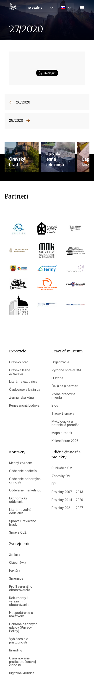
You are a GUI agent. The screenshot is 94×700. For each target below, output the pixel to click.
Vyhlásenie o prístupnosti (18, 640)
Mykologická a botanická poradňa (65, 423)
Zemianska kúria (21, 397)
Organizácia (60, 362)
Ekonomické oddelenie (18, 500)
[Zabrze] (18, 270)
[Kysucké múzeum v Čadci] (47, 230)
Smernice (16, 578)
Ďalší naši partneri (65, 386)
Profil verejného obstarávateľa (20, 588)
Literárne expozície (23, 381)
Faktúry (14, 570)
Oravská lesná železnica (19, 372)
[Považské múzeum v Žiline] (75, 230)
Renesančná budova (24, 405)
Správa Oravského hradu (22, 522)
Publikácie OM (62, 468)
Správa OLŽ (17, 532)
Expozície (35, 7)
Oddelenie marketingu (25, 490)
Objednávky (17, 562)
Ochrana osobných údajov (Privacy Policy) (23, 628)
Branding (15, 650)
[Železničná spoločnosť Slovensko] (47, 286)
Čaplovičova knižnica (24, 389)
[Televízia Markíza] (18, 230)
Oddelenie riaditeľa (23, 471)
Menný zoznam (20, 463)
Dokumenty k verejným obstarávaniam (20, 601)
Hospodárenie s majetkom (21, 614)
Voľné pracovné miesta (64, 396)
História (57, 378)
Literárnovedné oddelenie (20, 511)
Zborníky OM (61, 476)
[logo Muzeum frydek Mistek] (18, 306)
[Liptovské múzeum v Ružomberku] (18, 252)
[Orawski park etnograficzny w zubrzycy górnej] (75, 252)
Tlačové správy (63, 413)
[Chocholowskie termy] (47, 270)
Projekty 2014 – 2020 (67, 500)
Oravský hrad (19, 362)
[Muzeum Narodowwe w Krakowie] (47, 252)
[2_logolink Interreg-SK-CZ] (75, 306)
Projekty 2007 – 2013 (67, 492)
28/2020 (16, 120)
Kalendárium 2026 (65, 441)
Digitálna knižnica (21, 673)
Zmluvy (14, 554)
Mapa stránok (62, 433)
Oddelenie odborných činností (25, 480)
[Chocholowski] (75, 270)
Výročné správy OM (66, 370)
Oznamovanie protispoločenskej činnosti (22, 662)
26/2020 (23, 102)
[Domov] (13, 6)
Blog (55, 405)
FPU (54, 484)
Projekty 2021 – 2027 (67, 508)
